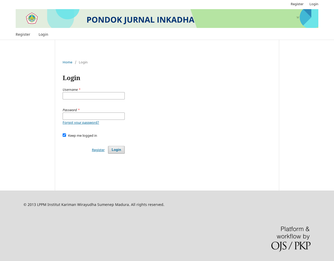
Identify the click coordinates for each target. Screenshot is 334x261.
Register (23, 34)
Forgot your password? (81, 122)
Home (67, 62)
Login (43, 34)
